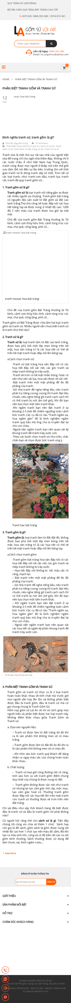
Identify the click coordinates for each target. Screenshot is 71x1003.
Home (5, 79)
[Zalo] (5, 979)
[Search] (51, 43)
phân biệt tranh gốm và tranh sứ (22, 146)
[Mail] (5, 988)
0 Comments (42, 143)
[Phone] (5, 970)
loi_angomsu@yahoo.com (54, 54)
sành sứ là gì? (47, 146)
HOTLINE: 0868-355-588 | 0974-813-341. (43, 16)
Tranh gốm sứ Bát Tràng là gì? (29, 149)
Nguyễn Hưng (21, 143)
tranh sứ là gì (52, 149)
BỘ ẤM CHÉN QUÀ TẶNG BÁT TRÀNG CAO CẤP (32, 9)
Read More (10, 853)
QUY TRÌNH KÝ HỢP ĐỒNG (21, 3)
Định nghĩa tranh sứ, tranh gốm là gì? (28, 137)
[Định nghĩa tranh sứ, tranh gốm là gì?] (35, 113)
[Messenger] (5, 997)
